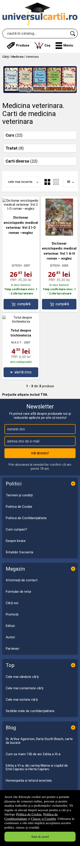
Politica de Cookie (29, 814)
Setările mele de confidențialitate (30, 711)
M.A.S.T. (16, 342)
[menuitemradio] (56, 182)
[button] (64, 46)
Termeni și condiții (19, 495)
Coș (44, 45)
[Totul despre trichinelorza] (20, 321)
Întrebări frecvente (19, 552)
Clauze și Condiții (43, 818)
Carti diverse (22, 161)
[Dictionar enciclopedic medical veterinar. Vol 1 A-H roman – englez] (59, 235)
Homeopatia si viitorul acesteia (29, 780)
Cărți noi (12, 603)
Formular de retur (18, 592)
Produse (22, 45)
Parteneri (12, 649)
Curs (14, 135)
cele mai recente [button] (20, 182)
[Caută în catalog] (73, 33)
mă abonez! (40, 453)
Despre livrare (16, 541)
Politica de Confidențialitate (26, 518)
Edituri (10, 626)
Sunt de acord (40, 836)
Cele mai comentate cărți (24, 688)
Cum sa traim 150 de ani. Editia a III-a (33, 754)
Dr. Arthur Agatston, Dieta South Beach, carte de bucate (39, 741)
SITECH (17, 265)
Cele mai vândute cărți (22, 677)
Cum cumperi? (16, 529)
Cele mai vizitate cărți (22, 700)
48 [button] (68, 182)
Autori (10, 637)
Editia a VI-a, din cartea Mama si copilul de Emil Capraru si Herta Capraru (37, 767)
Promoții (12, 614)
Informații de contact (22, 580)
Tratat (15, 148)
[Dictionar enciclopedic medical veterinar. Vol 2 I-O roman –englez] (20, 209)
